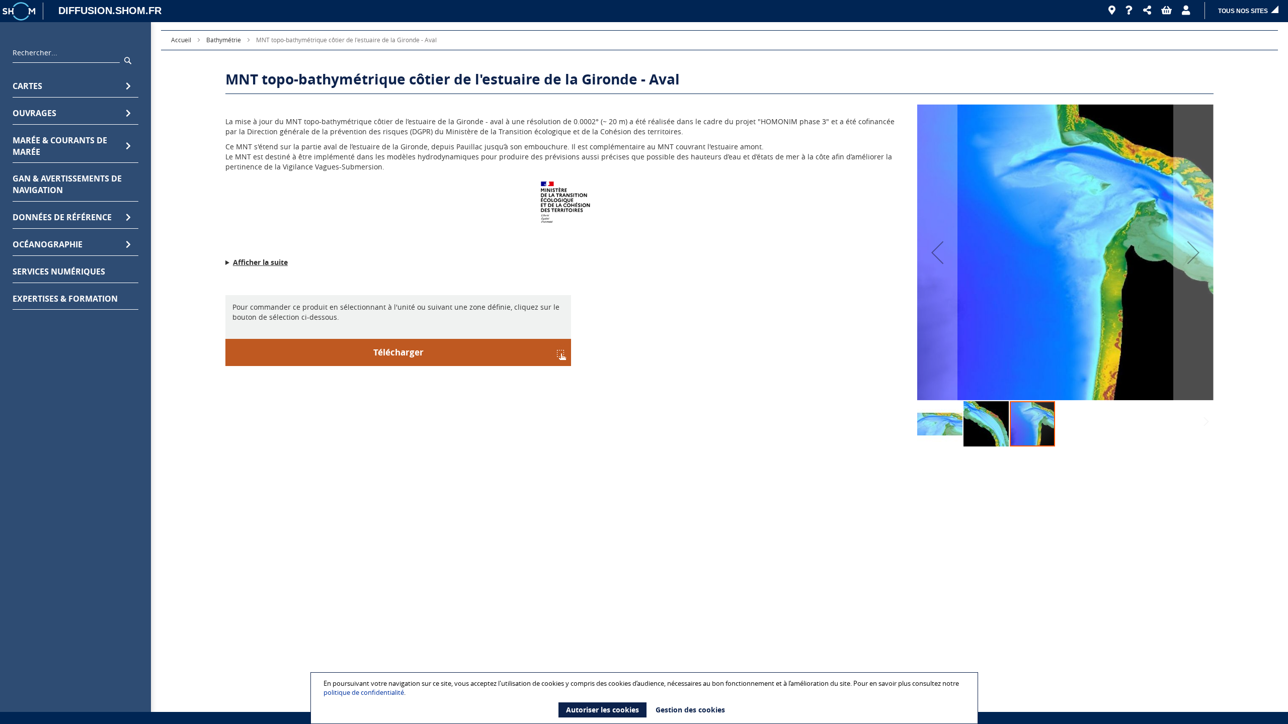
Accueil (181, 40)
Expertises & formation (65, 298)
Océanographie (48, 244)
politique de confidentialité (364, 692)
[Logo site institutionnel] (20, 11)
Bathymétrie (223, 40)
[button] (1147, 11)
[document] (646, 698)
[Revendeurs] (1111, 11)
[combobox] (66, 55)
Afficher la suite (260, 262)
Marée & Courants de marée (60, 146)
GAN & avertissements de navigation (67, 184)
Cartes (27, 86)
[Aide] (1129, 11)
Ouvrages (34, 113)
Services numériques (59, 271)
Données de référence (62, 217)
